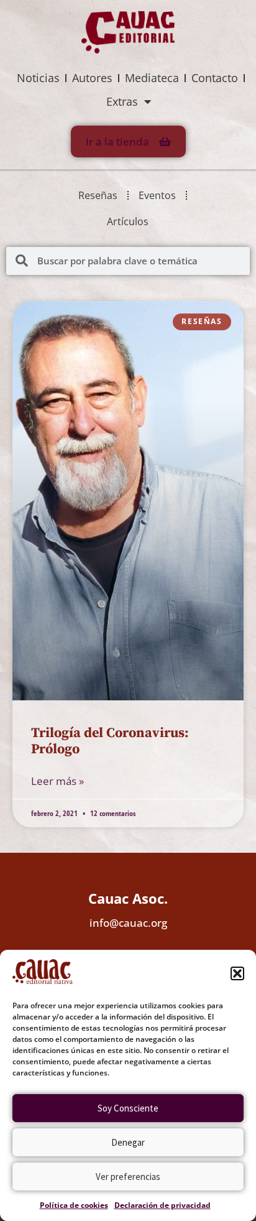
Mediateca (152, 77)
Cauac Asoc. (128, 898)
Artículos (128, 221)
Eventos (157, 195)
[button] (237, 973)
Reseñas (97, 195)
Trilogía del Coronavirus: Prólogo (110, 741)
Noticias (38, 77)
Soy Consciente (128, 1108)
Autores (92, 77)
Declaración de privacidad (162, 1205)
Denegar (128, 1142)
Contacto (214, 77)
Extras (122, 101)
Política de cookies (74, 1205)
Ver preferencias (128, 1176)
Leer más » (57, 781)
